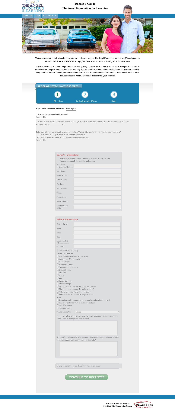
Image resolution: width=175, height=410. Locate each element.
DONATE (28, 15)
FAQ (38, 15)
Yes (40, 117)
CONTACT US (50, 15)
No (44, 117)
